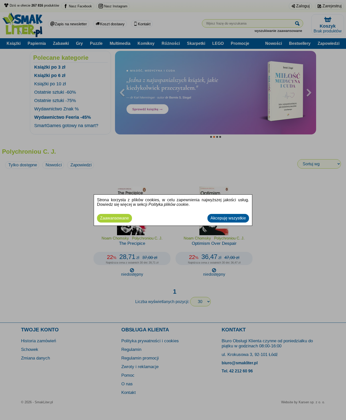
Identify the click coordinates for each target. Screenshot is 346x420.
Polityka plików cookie (168, 204)
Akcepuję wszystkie (228, 218)
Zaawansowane (114, 218)
